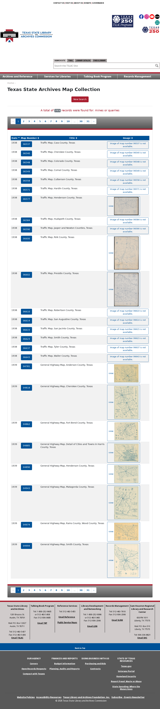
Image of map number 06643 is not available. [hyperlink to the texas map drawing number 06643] (128, 358)
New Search (80, 99)
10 (68, 121)
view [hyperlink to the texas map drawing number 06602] (111, 289)
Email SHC (142, 637)
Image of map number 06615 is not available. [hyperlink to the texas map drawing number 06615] (128, 330)
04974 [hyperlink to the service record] (26, 524)
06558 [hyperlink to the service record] (26, 180)
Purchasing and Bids (95, 663)
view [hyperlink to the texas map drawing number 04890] (111, 474)
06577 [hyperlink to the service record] (26, 199)
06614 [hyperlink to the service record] (26, 320)
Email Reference (67, 617)
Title (72, 138)
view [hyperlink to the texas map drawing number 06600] (111, 253)
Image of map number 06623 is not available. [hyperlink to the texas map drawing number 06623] (128, 339)
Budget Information (64, 663)
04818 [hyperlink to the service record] (26, 387)
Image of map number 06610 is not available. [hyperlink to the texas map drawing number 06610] (128, 312)
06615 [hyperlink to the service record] (26, 330)
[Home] (26, 34)
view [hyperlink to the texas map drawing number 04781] (111, 373)
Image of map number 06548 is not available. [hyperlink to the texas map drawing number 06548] (128, 163)
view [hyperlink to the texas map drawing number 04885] (111, 452)
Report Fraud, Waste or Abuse (126, 681)
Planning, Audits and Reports (65, 668)
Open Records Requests (34, 668)
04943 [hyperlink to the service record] (26, 488)
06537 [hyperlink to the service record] (26, 144)
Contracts (95, 668)
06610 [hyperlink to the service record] (26, 311)
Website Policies (26, 697)
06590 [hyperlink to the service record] (26, 229)
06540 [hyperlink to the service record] (26, 153)
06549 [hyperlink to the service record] (26, 171)
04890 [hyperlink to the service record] (26, 467)
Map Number (29, 138)
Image (127, 138)
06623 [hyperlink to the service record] (26, 339)
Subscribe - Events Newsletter (128, 697)
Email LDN (92, 626)
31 (88, 121)
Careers (34, 663)
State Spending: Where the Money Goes (126, 688)
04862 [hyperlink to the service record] (26, 424)
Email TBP (42, 623)
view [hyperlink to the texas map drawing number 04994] (111, 560)
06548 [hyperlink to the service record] (26, 162)
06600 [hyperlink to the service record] (26, 238)
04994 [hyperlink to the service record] (26, 546)
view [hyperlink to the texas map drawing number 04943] (111, 503)
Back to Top (80, 648)
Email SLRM (117, 620)
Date (15, 138)
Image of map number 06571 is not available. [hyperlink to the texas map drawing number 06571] (128, 190)
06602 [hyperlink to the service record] (26, 274)
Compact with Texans (34, 673)
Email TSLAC (17, 637)
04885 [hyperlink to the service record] (26, 445)
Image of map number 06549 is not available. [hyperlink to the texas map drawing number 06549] (128, 172)
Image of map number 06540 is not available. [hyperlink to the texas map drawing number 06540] (128, 154)
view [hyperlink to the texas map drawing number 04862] (111, 431)
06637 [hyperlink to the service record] (26, 348)
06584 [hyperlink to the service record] (26, 220)
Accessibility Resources (48, 697)
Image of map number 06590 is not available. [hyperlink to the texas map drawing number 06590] (128, 230)
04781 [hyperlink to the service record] (26, 366)
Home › (11, 83)
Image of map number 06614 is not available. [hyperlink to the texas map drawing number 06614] (128, 321)
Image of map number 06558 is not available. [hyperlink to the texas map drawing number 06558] (128, 181)
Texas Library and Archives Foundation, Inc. (86, 697)
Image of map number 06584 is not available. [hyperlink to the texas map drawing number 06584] (128, 221)
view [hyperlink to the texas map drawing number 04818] (111, 402)
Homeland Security (126, 676)
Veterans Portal (126, 671)
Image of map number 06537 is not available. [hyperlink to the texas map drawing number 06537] (128, 145)
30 (80, 121)
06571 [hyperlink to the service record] (26, 190)
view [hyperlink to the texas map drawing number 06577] (111, 206)
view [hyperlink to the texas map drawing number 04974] (111, 531)
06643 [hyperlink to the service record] (26, 357)
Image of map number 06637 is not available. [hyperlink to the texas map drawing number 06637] (128, 349)
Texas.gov (126, 666)
